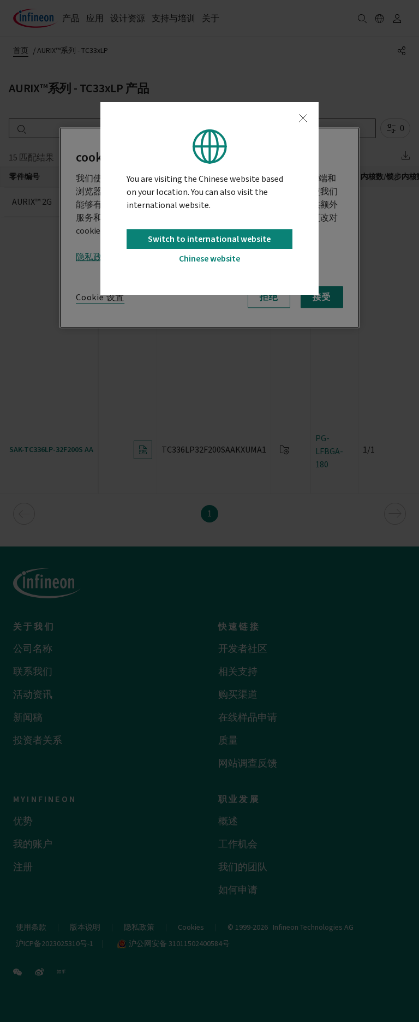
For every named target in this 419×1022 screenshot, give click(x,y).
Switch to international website (209, 239)
